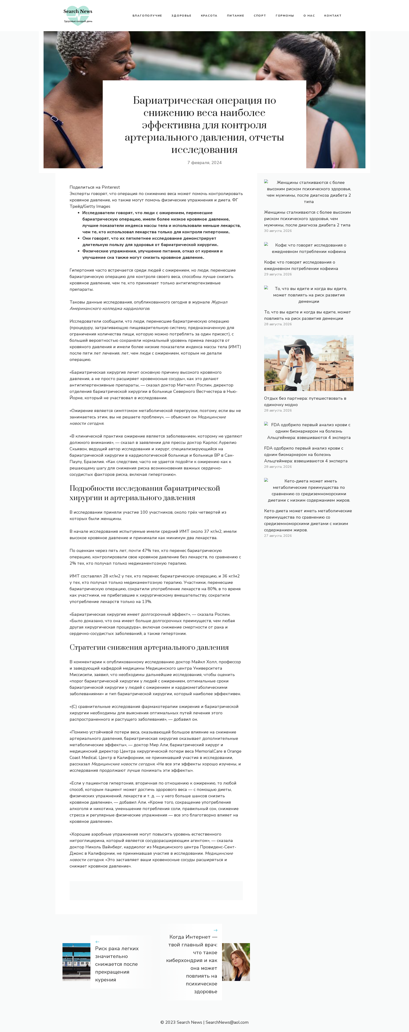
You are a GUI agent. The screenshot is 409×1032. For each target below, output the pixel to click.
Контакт (333, 15)
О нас (309, 15)
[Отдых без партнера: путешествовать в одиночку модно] (309, 387)
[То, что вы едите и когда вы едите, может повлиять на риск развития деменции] (309, 301)
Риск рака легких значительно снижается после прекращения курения (117, 964)
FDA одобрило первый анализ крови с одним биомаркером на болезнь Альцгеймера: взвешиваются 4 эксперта (306, 454)
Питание (235, 15)
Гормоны (285, 15)
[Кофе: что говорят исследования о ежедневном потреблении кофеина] (309, 251)
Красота (209, 15)
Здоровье (181, 15)
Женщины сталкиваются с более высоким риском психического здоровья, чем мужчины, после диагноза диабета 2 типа (307, 218)
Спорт (260, 15)
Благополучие (147, 15)
